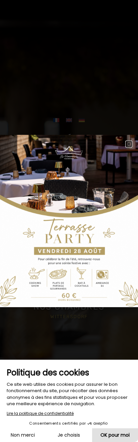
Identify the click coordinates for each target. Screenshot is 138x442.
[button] (128, 144)
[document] (69, 221)
